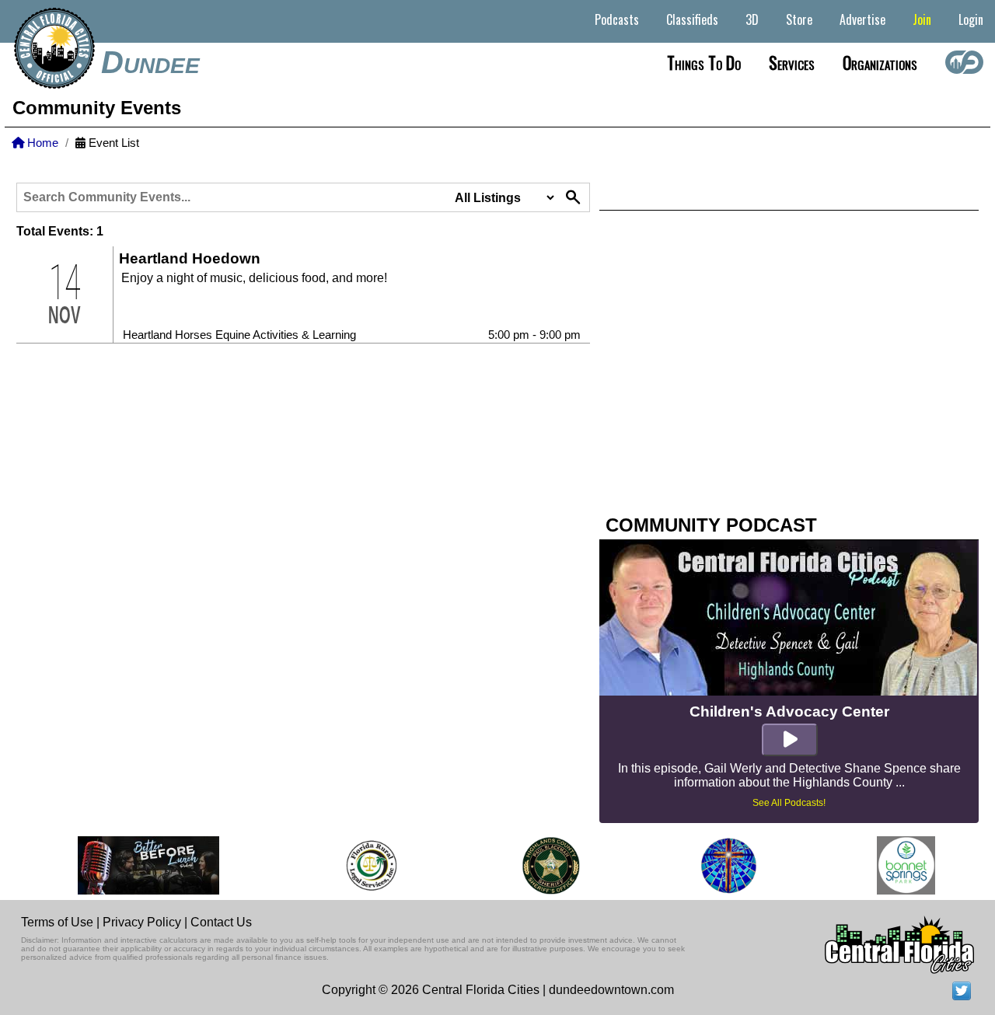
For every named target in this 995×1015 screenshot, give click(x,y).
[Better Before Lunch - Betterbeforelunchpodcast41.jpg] (141, 865)
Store (799, 19)
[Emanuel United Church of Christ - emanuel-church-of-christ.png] (721, 865)
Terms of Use (57, 922)
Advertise (862, 19)
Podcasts (617, 19)
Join (922, 19)
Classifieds (692, 19)
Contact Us (221, 922)
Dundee (150, 62)
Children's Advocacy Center (789, 711)
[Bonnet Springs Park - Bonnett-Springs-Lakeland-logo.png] (898, 865)
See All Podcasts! (789, 802)
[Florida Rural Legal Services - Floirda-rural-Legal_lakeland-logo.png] (363, 865)
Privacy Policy (142, 922)
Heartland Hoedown (189, 258)
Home (41, 143)
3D (752, 19)
